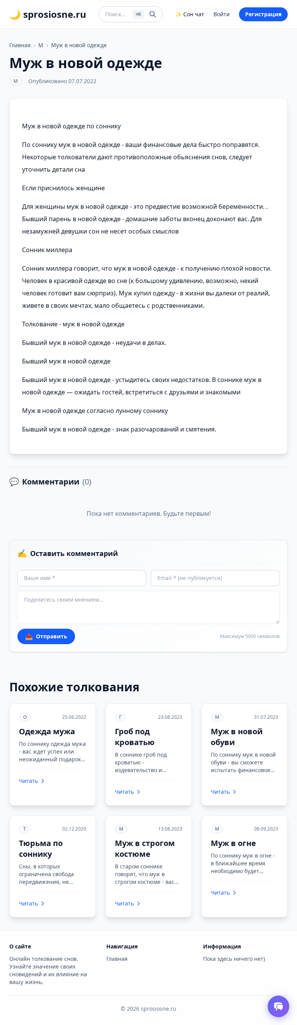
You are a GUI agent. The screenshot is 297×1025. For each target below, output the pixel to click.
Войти (221, 14)
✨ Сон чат (189, 14)
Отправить (46, 636)
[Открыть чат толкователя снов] (278, 1006)
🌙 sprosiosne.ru (47, 14)
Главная (20, 45)
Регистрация (263, 14)
